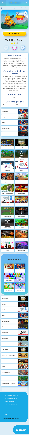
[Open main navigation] (3, 3)
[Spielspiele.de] (2, 8)
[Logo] (14, 3)
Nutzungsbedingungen (11, 404)
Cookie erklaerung (9, 401)
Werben (7, 414)
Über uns (7, 408)
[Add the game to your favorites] (25, 13)
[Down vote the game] (14, 48)
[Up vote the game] (23, 48)
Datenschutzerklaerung (11, 398)
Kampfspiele (13, 8)
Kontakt (7, 411)
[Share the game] (6, 48)
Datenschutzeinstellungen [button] (11, 395)
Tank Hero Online (23, 8)
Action (6, 8)
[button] (26, 3)
